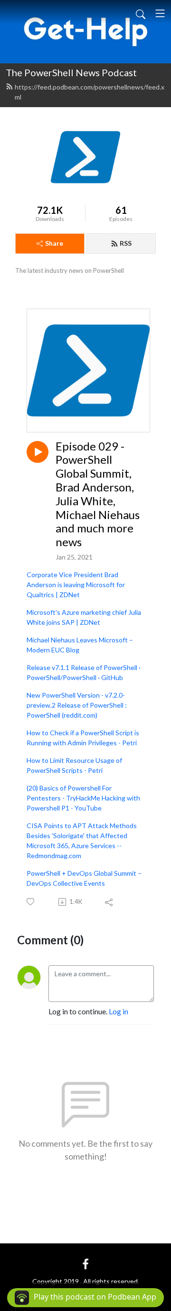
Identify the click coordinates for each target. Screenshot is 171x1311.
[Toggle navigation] (160, 13)
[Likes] (31, 902)
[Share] (109, 902)
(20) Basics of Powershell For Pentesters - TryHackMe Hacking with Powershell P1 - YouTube (83, 798)
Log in (118, 1011)
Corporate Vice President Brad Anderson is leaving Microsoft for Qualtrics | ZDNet (76, 584)
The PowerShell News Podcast (71, 72)
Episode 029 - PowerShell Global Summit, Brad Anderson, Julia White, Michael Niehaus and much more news (98, 494)
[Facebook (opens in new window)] (85, 1263)
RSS (126, 243)
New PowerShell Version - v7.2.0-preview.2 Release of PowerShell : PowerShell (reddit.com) (77, 705)
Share (54, 243)
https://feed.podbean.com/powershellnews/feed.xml (89, 92)
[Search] (140, 13)
